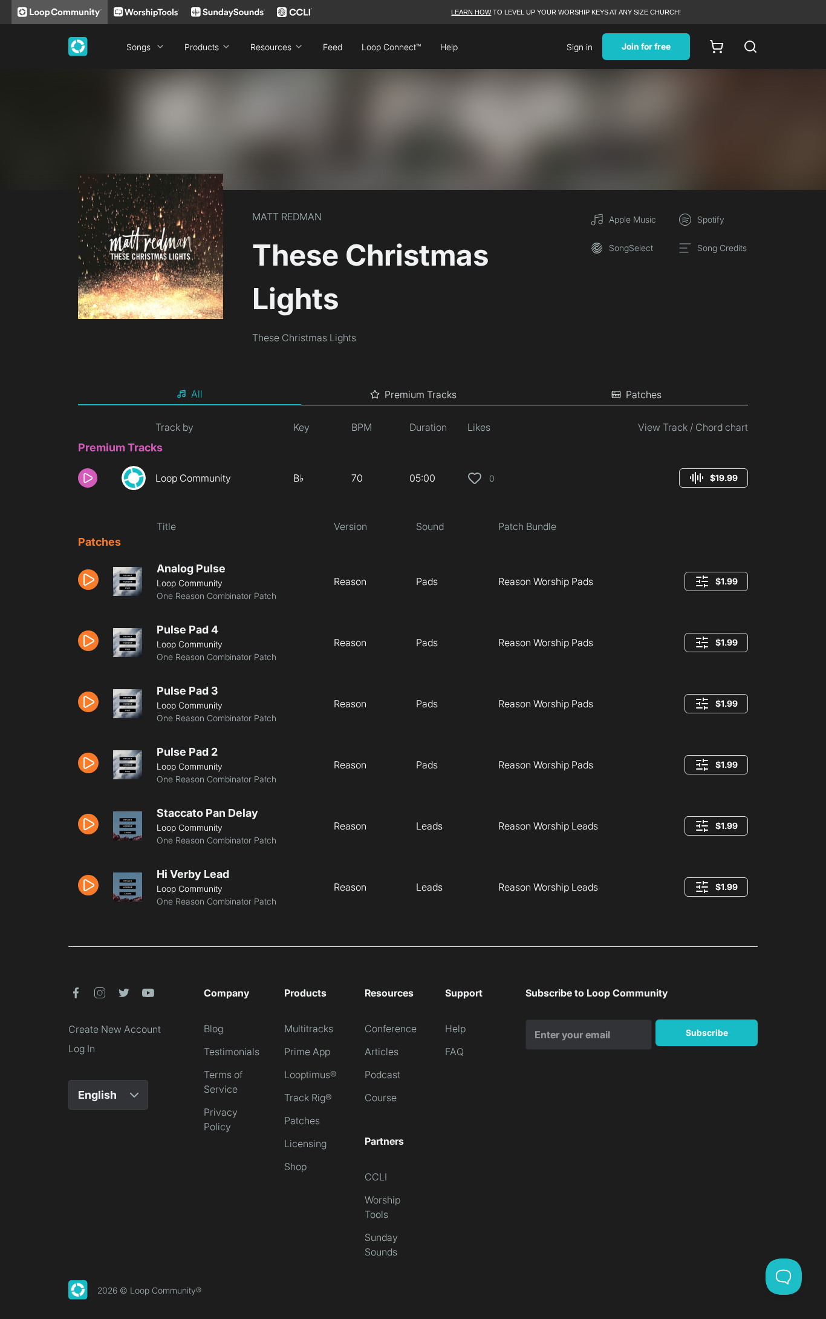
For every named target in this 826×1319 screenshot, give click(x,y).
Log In (81, 1048)
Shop (295, 1166)
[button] (95, 478)
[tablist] (413, 394)
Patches (302, 1120)
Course (381, 1098)
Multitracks (308, 1029)
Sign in (580, 47)
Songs (138, 47)
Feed (332, 47)
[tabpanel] (413, 668)
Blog (213, 1029)
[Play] (87, 478)
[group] (713, 478)
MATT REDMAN (287, 217)
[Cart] (716, 46)
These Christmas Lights (304, 338)
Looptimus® (310, 1075)
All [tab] (197, 394)
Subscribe (707, 1032)
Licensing (305, 1143)
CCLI (376, 1177)
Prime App (307, 1052)
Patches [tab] (644, 394)
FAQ (454, 1052)
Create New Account (114, 1029)
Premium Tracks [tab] (421, 394)
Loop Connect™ (391, 47)
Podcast (382, 1075)
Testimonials (231, 1052)
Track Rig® (308, 1098)
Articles (381, 1052)
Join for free (646, 46)
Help (449, 47)
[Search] (750, 46)
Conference (391, 1029)
